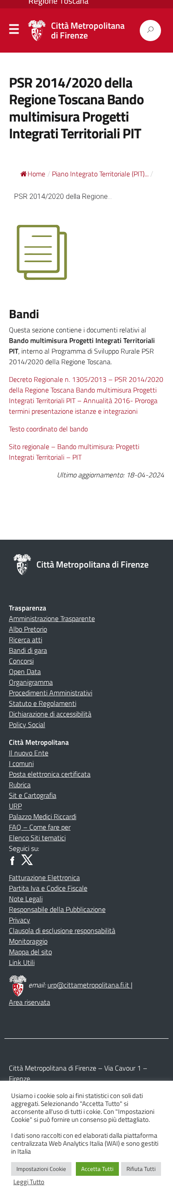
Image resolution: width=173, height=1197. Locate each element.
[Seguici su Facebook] (14, 859)
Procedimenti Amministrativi (50, 692)
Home (36, 173)
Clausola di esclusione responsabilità (62, 930)
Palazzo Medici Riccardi (42, 816)
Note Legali (26, 898)
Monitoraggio (28, 941)
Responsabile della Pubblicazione (57, 909)
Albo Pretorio (28, 629)
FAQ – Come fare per (40, 827)
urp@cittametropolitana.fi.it (89, 985)
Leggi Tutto (28, 1182)
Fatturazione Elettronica (44, 877)
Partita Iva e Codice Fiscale (48, 888)
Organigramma (31, 682)
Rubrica (20, 784)
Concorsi (21, 661)
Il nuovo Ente (28, 752)
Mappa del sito (30, 951)
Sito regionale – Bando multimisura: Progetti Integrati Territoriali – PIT (74, 451)
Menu (14, 31)
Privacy (19, 920)
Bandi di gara (28, 650)
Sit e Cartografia (32, 795)
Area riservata (29, 1002)
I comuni (21, 763)
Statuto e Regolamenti (42, 703)
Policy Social (27, 724)
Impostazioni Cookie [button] (41, 1168)
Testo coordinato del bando (48, 428)
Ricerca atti (25, 639)
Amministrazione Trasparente (52, 618)
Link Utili (22, 962)
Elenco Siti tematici (37, 837)
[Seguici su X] (27, 859)
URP (15, 806)
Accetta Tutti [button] (97, 1168)
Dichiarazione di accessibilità (50, 714)
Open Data (25, 671)
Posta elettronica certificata (49, 774)
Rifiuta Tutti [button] (141, 1168)
